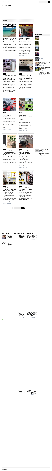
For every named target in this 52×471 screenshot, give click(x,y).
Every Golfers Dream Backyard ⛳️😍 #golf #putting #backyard (44, 68)
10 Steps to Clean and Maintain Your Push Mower (22, 391)
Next (23, 208)
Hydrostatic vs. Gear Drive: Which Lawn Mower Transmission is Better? (22, 237)
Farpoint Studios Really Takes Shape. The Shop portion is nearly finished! (25, 40)
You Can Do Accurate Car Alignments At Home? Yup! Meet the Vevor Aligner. (9, 189)
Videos (9, 1)
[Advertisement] (35, 11)
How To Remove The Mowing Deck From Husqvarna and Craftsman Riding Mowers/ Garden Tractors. (25, 116)
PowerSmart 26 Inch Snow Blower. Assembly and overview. (9, 115)
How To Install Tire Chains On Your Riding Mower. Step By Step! (25, 189)
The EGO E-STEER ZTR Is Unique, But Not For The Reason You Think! (34, 314)
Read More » (27, 53)
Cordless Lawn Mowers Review (44, 57)
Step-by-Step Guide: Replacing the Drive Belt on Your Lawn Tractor (44, 63)
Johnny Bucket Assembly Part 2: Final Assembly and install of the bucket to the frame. (25, 77)
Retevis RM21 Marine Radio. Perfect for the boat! (9, 39)
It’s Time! (8, 319)
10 (19, 208)
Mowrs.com (6, 5)
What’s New (5, 1)
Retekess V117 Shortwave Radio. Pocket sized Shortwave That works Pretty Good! (25, 152)
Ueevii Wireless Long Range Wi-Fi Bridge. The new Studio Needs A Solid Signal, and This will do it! (9, 77)
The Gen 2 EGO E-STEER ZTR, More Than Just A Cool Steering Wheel (34, 237)
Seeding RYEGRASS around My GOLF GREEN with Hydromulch (34, 392)
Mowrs (4, 54)
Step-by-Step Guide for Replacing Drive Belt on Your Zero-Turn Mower (22, 314)
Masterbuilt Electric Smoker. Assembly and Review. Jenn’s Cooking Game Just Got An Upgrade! (9, 152)
